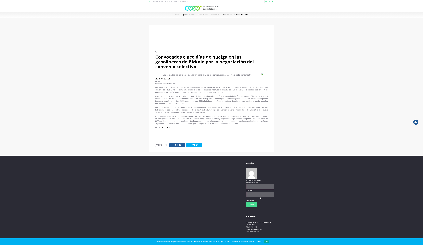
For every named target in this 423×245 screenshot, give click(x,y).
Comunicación (203, 15)
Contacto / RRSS (242, 15)
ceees (160, 52)
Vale (266, 241)
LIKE (162, 145)
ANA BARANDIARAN (162, 79)
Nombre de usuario (252, 183)
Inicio (177, 15)
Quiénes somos (188, 15)
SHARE (175, 145)
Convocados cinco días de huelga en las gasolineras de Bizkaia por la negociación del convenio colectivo (204, 62)
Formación (215, 15)
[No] (420, 242)
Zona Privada (228, 15)
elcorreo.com (165, 127)
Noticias (166, 52)
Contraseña (249, 190)
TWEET (192, 145)
